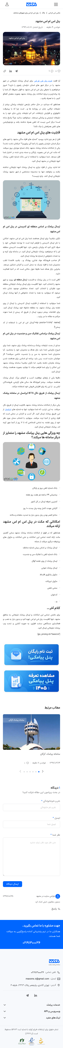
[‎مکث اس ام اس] (31, 4)
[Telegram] (27, 995)
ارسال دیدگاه (12, 884)
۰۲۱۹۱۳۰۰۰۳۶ (31, 942)
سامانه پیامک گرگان (50, 754)
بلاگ (43, 13)
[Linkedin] (35, 995)
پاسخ (54, 909)
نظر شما (55, 835)
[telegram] (16, 71)
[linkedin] (10, 71)
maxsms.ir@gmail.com (37, 979)
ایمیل (56, 818)
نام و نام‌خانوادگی (50, 801)
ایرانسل (8, 409)
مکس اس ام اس (54, 13)
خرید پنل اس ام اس (43, 80)
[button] (4, 71)
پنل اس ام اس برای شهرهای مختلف (25, 13)
